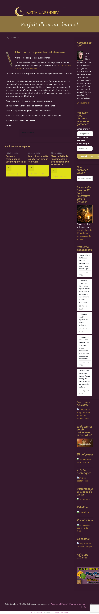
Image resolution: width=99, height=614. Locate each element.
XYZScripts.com (61, 612)
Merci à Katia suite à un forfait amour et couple (38, 159)
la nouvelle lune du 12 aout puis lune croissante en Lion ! (84, 233)
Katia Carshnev (28, 133)
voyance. (34, 69)
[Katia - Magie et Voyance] (36, 8)
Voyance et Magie (59, 604)
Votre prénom (83, 129)
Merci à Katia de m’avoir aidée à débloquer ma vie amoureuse (60, 160)
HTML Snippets (37, 612)
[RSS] (85, 607)
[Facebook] (81, 607)
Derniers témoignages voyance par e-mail (16, 159)
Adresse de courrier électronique (83, 141)
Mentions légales (77, 604)
